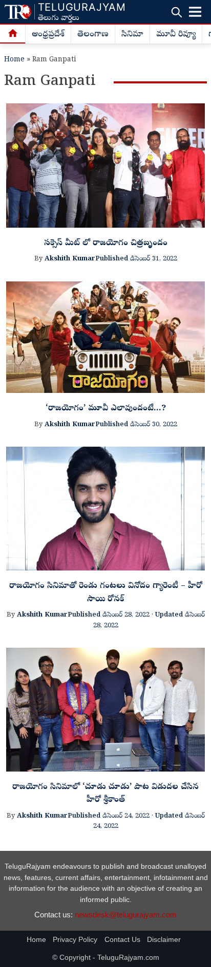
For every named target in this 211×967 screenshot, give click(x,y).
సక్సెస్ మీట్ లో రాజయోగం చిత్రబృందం (105, 243)
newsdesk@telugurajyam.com (126, 914)
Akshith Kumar (70, 259)
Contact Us (122, 939)
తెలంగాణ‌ (93, 34)
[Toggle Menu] (195, 12)
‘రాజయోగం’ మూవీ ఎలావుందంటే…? (106, 408)
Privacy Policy (75, 939)
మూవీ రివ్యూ (176, 34)
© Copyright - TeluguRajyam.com (105, 957)
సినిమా (132, 34)
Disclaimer (164, 939)
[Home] (13, 34)
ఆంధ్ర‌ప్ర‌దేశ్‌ (48, 34)
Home (14, 60)
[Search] (176, 12)
